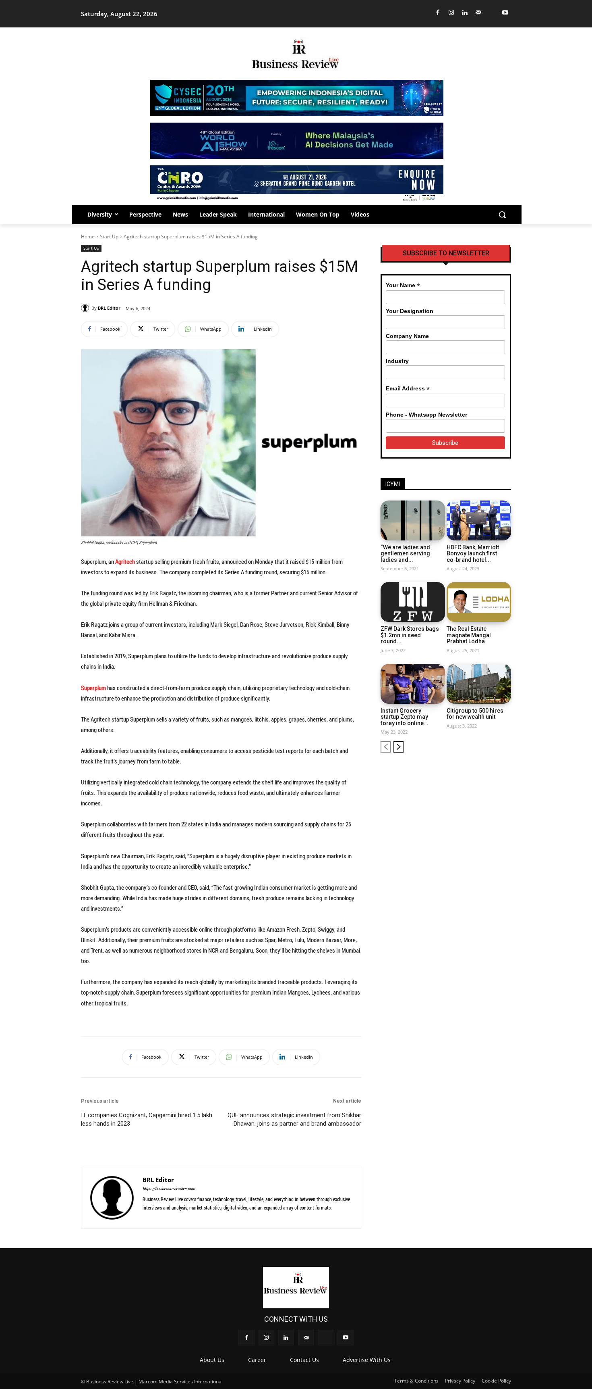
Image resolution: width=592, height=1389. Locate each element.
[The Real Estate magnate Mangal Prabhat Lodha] (479, 602)
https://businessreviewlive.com (169, 1188)
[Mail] (478, 13)
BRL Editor (109, 308)
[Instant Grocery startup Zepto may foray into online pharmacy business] (413, 684)
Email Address (408, 388)
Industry (397, 361)
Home (88, 236)
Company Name (407, 336)
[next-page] (398, 747)
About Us (212, 1360)
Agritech (125, 561)
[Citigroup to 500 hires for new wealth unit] (479, 684)
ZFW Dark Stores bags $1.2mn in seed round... (410, 635)
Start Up (109, 236)
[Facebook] (438, 13)
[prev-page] (386, 747)
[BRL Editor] (86, 308)
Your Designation (409, 311)
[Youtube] (505, 13)
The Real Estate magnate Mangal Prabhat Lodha (469, 635)
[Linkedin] (465, 13)
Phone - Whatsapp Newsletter (426, 414)
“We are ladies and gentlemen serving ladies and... (405, 553)
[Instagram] (451, 13)
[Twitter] (492, 13)
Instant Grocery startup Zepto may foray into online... (404, 716)
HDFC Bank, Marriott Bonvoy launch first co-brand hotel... (473, 553)
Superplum (93, 688)
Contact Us (304, 1360)
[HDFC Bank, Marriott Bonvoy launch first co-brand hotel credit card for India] (479, 520)
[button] (502, 214)
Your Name (403, 285)
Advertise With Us (367, 1360)
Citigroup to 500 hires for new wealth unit (475, 713)
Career (257, 1360)
